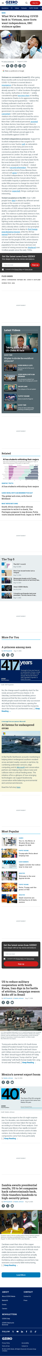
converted (6, 114)
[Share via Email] (24, 65)
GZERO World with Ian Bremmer (26, 375)
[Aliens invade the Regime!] (10, 397)
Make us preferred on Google (14, 71)
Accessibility (25, 1343)
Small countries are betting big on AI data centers (27, 900)
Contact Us (27, 1296)
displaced (32, 247)
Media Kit (5, 1300)
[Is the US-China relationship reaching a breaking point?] (10, 407)
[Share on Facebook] (7, 65)
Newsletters (5, 8)
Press (25, 1300)
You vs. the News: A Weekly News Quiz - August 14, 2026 (27, 843)
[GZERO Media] (15, 3)
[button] (35, 3)
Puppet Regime (23, 396)
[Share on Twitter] (11, 65)
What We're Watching (10, 503)
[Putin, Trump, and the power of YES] (9, 887)
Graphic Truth (7, 483)
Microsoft (22, 721)
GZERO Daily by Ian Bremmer (8, 1324)
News (4, 13)
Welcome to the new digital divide (27, 877)
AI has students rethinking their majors (20, 486)
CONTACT (28, 1292)
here (18, 787)
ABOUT (5, 1292)
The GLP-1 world (19, 564)
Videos (17, 8)
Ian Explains (22, 386)
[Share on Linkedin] (15, 65)
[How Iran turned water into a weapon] (7, 573)
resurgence (6, 85)
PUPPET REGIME (33, 8)
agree (14, 173)
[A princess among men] (21, 671)
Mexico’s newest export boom (21, 1074)
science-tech (6, 283)
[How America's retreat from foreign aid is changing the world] (10, 377)
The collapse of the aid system (27, 389)
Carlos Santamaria (8, 61)
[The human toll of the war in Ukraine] (10, 367)
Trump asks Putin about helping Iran (28, 854)
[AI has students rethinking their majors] (21, 469)
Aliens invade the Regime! (25, 399)
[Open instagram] (31, 1331)
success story (23, 95)
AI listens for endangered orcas (18, 726)
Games (21, 838)
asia (13, 283)
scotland (37, 280)
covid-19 (30, 280)
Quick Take (8, 355)
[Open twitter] (13, 1331)
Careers (4, 1308)
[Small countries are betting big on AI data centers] (9, 898)
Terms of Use (28, 269)
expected (16, 191)
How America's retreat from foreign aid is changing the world (27, 380)
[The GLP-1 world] (7, 565)
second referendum (18, 167)
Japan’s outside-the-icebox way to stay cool (29, 866)
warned (5, 234)
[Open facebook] (26, 1331)
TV (11, 8)
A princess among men (16, 647)
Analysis (22, 873)
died (13, 200)
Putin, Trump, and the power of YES (27, 888)
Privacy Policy (18, 269)
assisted (34, 121)
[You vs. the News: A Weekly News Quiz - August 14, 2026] (9, 841)
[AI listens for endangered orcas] (21, 742)
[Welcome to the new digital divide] (9, 876)
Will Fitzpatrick (7, 651)
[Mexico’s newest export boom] (21, 1098)
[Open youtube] (17, 1331)
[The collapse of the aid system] (10, 387)
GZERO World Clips (25, 365)
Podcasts (24, 8)
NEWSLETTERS (9, 1314)
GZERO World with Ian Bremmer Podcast (17, 493)
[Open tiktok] (35, 1331)
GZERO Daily (6, 1318)
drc (25, 280)
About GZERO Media (20, 587)
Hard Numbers (24, 862)
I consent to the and (18, 269)
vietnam (20, 280)
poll (23, 144)
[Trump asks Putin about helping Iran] (9, 853)
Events (4, 1304)
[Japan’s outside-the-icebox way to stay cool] (9, 864)
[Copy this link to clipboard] (20, 65)
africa (4, 280)
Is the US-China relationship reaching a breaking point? (26, 408)
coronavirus (11, 280)
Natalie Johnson (19, 998)
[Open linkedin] (22, 1331)
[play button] (21, 343)
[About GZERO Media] (7, 588)
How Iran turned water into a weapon (24, 571)
